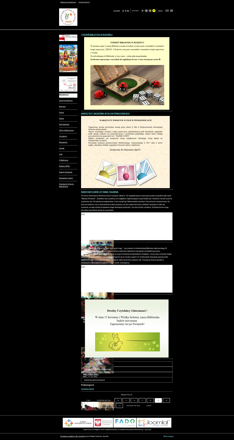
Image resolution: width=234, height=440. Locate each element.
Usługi (61, 113)
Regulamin (63, 142)
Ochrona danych (84, 2)
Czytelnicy (63, 136)
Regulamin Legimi (66, 178)
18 (150, 400)
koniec (148, 406)
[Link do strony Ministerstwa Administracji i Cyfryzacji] (103, 423)
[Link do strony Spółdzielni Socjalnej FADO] (125, 423)
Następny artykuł (133, 406)
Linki (61, 154)
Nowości (62, 107)
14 (118, 400)
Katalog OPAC (64, 166)
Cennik (61, 148)
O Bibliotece (63, 160)
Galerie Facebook (65, 172)
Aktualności (64, 95)
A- (123, 11)
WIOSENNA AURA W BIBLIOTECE (96, 244)
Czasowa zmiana (87, 389)
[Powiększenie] (68, 84)
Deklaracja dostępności (68, 2)
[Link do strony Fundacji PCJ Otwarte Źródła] (154, 423)
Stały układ (167, 10)
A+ (128, 11)
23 (119, 406)
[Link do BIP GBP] (68, 38)
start (88, 400)
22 (111, 406)
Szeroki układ (172, 10)
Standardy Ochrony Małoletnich (66, 185)
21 (103, 406)
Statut (61, 118)
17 (142, 400)
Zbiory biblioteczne (66, 130)
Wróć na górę (168, 436)
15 (126, 400)
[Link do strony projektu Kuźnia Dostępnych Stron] (78, 423)
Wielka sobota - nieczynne (93, 297)
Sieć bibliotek (64, 124)
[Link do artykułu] (68, 58)
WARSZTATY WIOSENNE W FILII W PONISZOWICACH (105, 113)
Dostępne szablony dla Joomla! (72, 436)
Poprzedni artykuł (104, 400)
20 (166, 400)
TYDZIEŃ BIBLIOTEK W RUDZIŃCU (96, 34)
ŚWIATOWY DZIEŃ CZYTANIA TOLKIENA (99, 192)
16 (134, 400)
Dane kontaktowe (66, 101)
